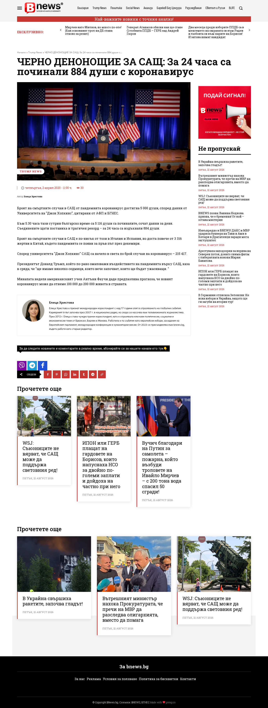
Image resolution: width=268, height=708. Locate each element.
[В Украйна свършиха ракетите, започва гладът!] (54, 564)
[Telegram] (93, 374)
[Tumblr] (84, 374)
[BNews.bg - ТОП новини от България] (43, 8)
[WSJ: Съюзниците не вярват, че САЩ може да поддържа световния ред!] (44, 416)
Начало (21, 52)
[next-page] (249, 30)
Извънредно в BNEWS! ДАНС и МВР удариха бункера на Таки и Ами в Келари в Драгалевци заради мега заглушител (224, 235)
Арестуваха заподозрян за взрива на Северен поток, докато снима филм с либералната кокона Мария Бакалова (224, 256)
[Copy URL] (102, 374)
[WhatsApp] (66, 374)
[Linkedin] (75, 374)
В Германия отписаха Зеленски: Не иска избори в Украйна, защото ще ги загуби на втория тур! (223, 298)
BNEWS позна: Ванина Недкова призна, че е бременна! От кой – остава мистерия (221, 216)
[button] (241, 8)
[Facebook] (48, 374)
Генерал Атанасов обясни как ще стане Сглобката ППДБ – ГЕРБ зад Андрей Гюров (155, 30)
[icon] (21, 366)
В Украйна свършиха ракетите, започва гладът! (220, 163)
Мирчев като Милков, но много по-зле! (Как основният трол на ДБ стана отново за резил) (93, 30)
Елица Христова (33, 196)
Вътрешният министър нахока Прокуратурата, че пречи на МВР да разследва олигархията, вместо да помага (224, 180)
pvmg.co (170, 702)
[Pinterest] (57, 374)
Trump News (35, 52)
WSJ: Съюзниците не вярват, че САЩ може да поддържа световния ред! (41, 456)
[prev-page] (60, 30)
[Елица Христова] (33, 315)
